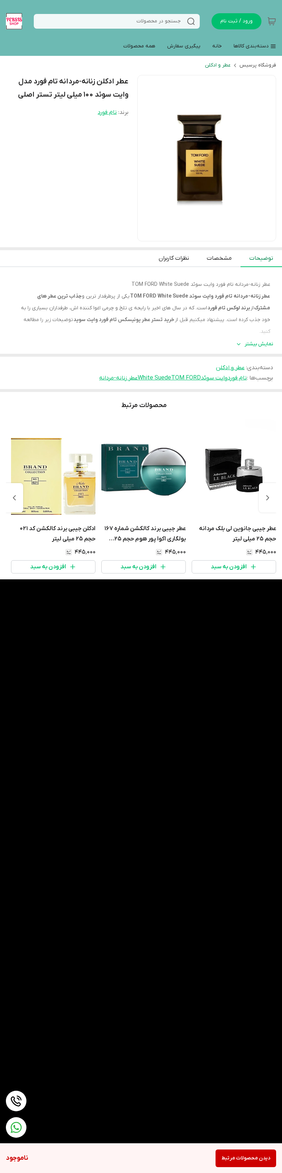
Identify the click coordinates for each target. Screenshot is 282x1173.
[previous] (267, 497)
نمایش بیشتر (259, 344)
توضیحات (261, 258)
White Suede (154, 378)
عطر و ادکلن (218, 65)
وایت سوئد (214, 378)
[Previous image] (148, 158)
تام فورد (107, 112)
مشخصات (219, 258)
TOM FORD (186, 378)
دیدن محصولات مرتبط (245, 1158)
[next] (14, 497)
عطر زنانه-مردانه (118, 378)
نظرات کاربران (174, 258)
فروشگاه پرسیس (257, 65)
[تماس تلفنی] (16, 1101)
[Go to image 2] (200, 233)
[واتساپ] (16, 1127)
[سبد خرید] (271, 21)
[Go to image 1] (209, 233)
